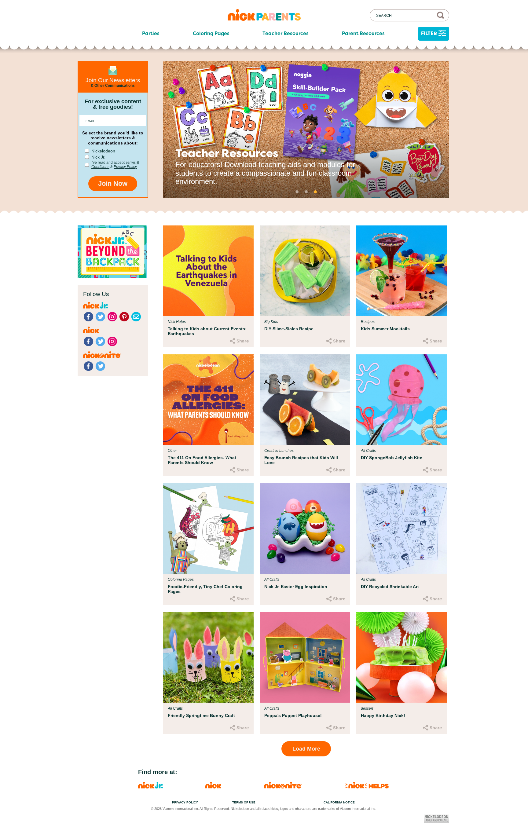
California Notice (339, 802)
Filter (429, 33)
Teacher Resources (285, 33)
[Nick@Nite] (283, 786)
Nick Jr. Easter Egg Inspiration (295, 586)
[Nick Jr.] (150, 786)
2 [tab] (306, 192)
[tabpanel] (306, 129)
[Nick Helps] (367, 786)
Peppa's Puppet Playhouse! (293, 715)
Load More (306, 749)
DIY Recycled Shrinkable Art (390, 586)
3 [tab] (315, 192)
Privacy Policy (125, 167)
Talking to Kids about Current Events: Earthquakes (207, 331)
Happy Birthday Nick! (383, 715)
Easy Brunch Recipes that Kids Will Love (301, 460)
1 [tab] (297, 192)
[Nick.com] (213, 786)
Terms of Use (243, 802)
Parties (151, 33)
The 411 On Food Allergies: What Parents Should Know (202, 460)
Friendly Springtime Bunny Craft (201, 715)
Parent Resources (363, 33)
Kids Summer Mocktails (385, 328)
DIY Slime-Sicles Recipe (289, 328)
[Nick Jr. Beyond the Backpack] (112, 276)
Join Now (112, 183)
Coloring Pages (211, 33)
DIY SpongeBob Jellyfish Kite (391, 457)
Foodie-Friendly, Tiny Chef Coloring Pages (205, 589)
